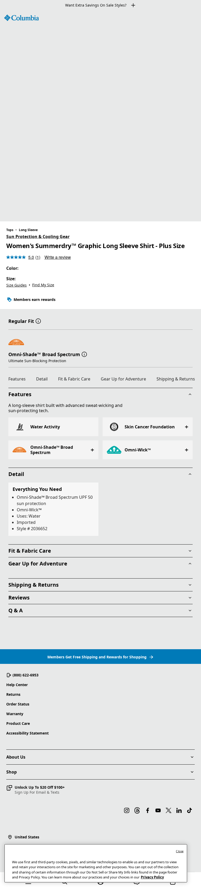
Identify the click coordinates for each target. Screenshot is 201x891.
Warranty (14, 713)
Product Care (18, 723)
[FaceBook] (147, 810)
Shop (11, 772)
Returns (13, 694)
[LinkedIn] (179, 810)
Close (179, 851)
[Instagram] (126, 810)
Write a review (57, 257)
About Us (15, 757)
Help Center (17, 684)
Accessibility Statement (27, 733)
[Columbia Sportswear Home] (21, 18)
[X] (168, 810)
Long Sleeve (28, 230)
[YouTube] (158, 810)
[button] (38, 320)
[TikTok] (189, 810)
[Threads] (137, 810)
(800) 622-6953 (25, 675)
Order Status (17, 704)
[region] (100, 115)
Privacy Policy (152, 877)
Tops (9, 230)
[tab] (19, 380)
